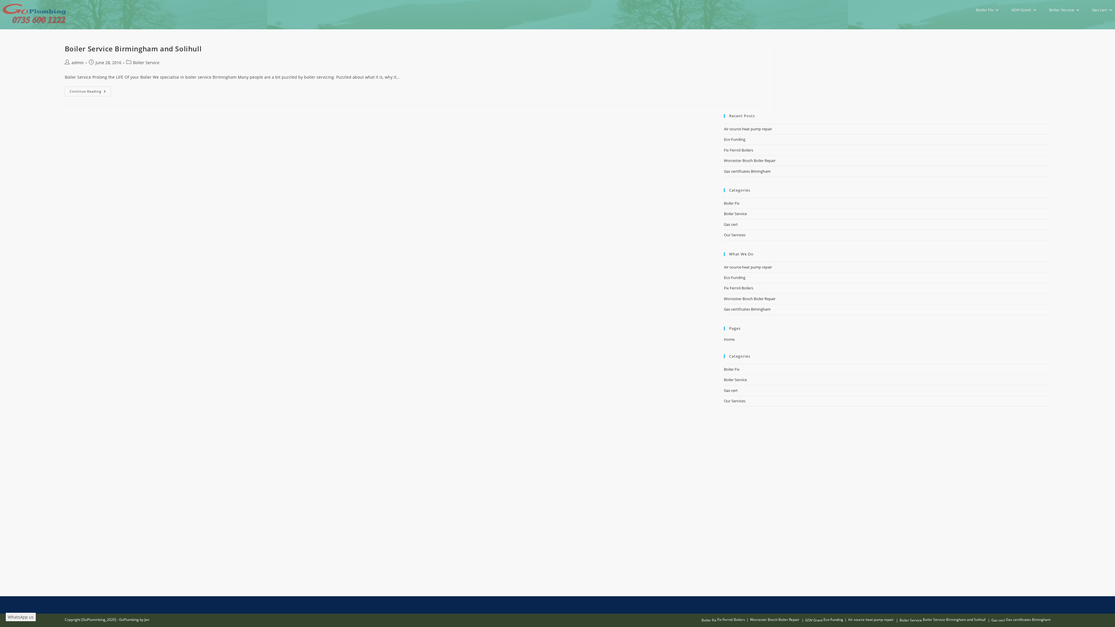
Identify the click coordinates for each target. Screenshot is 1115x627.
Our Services (734, 234)
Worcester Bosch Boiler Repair (750, 160)
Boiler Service (146, 62)
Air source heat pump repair (748, 128)
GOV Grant (814, 620)
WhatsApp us (21, 617)
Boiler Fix (732, 203)
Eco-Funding (734, 139)
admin (77, 62)
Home (729, 339)
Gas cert (731, 224)
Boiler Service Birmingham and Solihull (133, 48)
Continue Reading (90, 92)
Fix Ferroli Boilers (738, 150)
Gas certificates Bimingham (747, 171)
